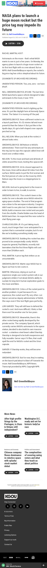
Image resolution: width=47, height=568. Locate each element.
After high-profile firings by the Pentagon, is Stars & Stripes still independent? (13, 424)
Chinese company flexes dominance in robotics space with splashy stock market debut (13, 459)
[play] (3, 565)
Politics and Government (32, 449)
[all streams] (44, 565)
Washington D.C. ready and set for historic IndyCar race (33, 422)
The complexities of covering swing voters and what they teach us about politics (33, 458)
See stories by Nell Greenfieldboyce (28, 387)
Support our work (10, 540)
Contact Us (8, 544)
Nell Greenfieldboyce (16, 34)
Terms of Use (9, 516)
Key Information (9, 521)
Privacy (6, 530)
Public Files (8, 525)
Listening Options (10, 535)
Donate (40, 3)
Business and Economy (11, 449)
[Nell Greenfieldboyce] (7, 384)
